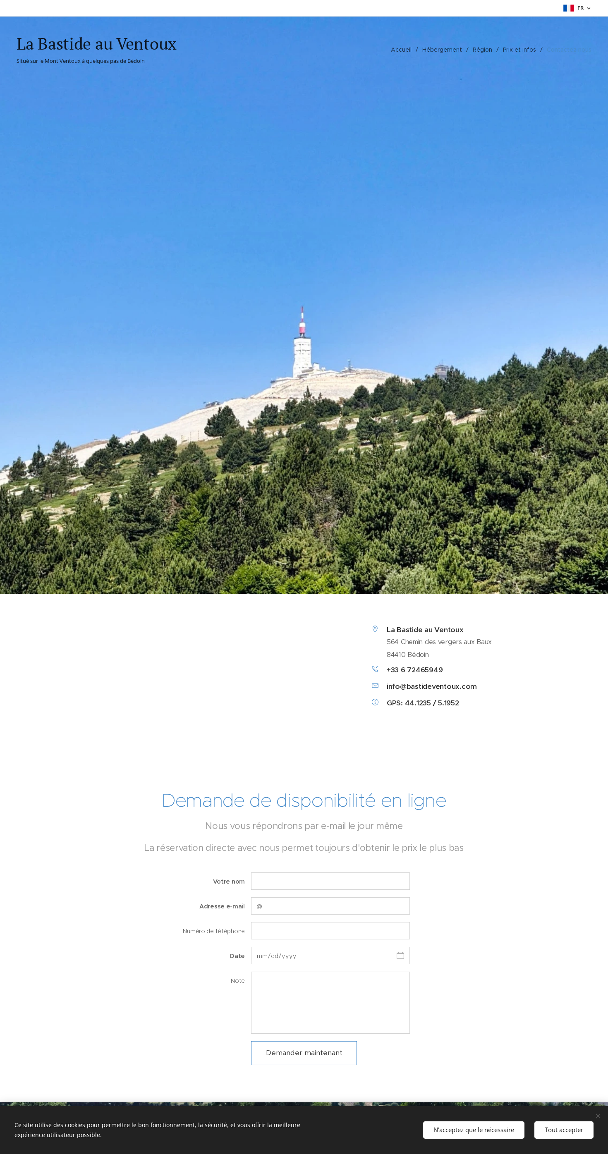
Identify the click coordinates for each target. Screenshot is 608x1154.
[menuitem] (403, 49)
